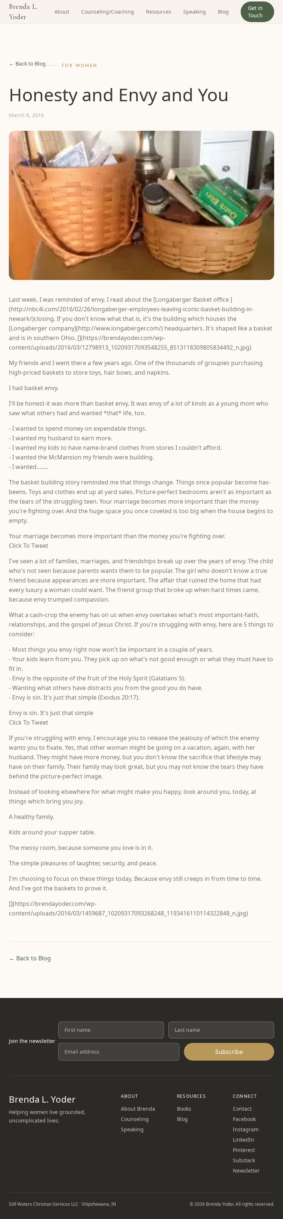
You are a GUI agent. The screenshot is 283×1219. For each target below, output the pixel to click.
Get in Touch (255, 11)
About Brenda (138, 1108)
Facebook (244, 1118)
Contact (242, 1108)
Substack (244, 1160)
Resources (158, 11)
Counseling (135, 1118)
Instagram (246, 1129)
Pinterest (244, 1149)
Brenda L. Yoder (23, 11)
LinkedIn (243, 1139)
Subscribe (229, 1052)
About (62, 11)
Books (184, 1108)
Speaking (194, 11)
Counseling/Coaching (107, 11)
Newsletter (246, 1170)
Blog (223, 11)
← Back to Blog (27, 63)
